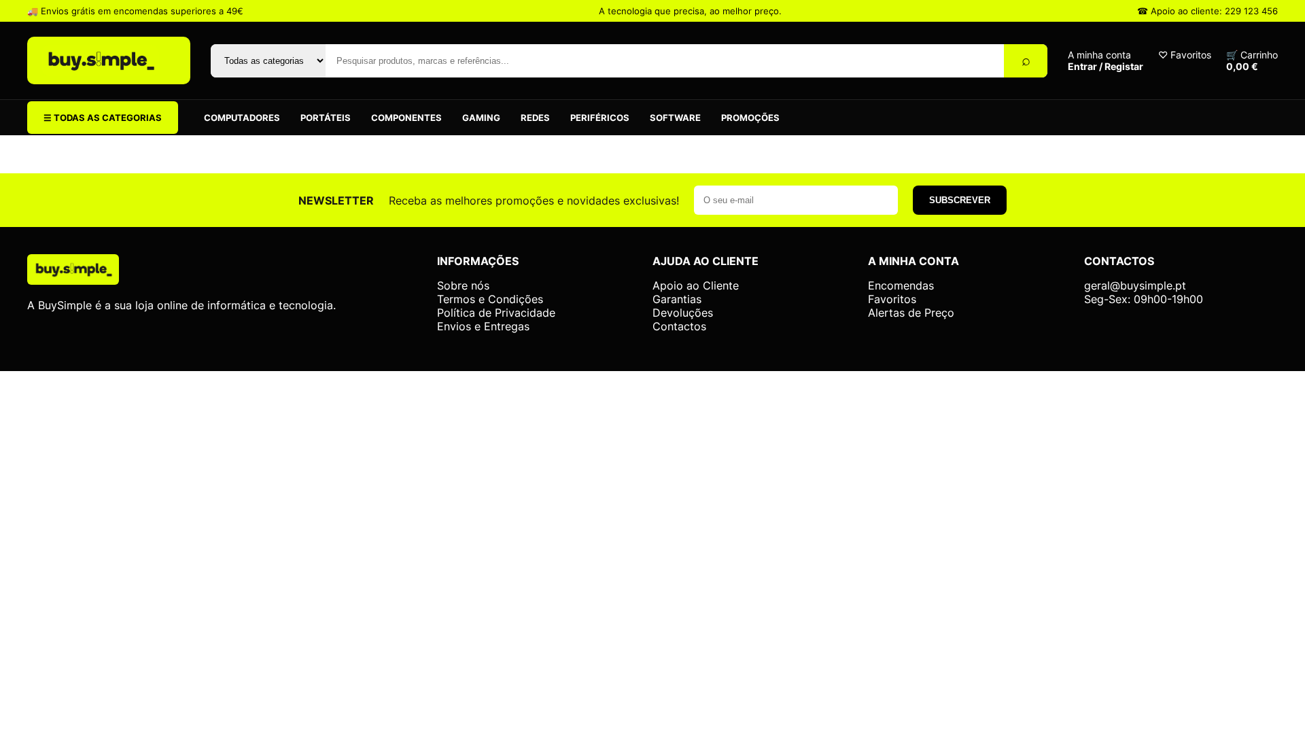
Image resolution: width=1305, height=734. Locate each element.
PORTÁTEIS (325, 117)
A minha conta (1105, 60)
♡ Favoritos (1184, 54)
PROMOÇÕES (750, 117)
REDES (535, 117)
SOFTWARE (675, 117)
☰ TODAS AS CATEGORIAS (103, 117)
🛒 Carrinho (1252, 60)
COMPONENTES (406, 117)
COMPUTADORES (242, 117)
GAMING (481, 117)
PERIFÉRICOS (599, 117)
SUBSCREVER (959, 200)
